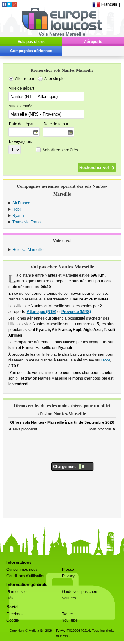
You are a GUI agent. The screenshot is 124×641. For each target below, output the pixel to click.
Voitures (69, 598)
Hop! (16, 209)
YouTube (70, 620)
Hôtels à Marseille (28, 249)
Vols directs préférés (60, 150)
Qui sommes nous (22, 569)
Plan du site (16, 592)
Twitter (67, 614)
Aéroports (93, 41)
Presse (68, 569)
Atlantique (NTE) (41, 311)
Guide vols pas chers (80, 592)
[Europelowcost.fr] (62, 29)
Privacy (68, 576)
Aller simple (54, 79)
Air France (21, 203)
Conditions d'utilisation (25, 576)
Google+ (13, 620)
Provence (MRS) (76, 311)
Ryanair (19, 215)
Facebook (15, 614)
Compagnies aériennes (31, 51)
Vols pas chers (31, 41)
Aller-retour (24, 79)
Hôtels (11, 598)
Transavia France (27, 222)
